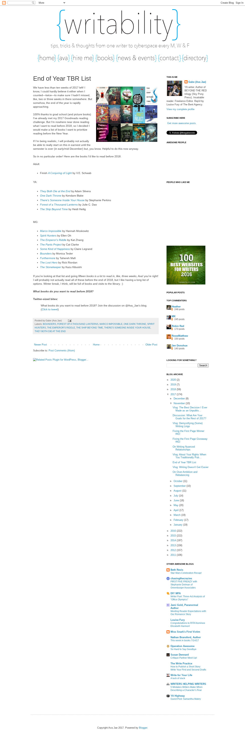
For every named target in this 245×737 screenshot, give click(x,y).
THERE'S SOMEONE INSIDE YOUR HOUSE (127, 327)
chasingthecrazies (181, 578)
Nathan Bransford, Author (186, 637)
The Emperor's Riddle (53, 239)
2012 (174, 550)
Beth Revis (177, 569)
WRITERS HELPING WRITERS (188, 684)
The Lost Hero (48, 262)
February (179, 519)
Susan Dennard (180, 654)
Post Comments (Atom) (62, 350)
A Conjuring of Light (60, 173)
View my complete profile (180, 109)
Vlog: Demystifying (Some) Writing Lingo (188, 425)
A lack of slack (178, 678)
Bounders (46, 253)
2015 (174, 535)
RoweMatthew (180, 335)
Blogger (143, 727)
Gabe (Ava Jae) (197, 81)
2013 (174, 545)
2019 (174, 384)
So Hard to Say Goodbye (183, 649)
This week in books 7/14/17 (185, 640)
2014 (174, 540)
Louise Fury (178, 619)
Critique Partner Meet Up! (184, 658)
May (176, 505)
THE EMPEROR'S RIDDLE (61, 327)
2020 (174, 379)
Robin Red (178, 326)
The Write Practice (181, 663)
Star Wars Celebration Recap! (186, 573)
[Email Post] (69, 320)
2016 (174, 530)
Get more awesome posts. (182, 123)
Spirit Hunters (48, 235)
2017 (174, 394)
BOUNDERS (49, 324)
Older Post (151, 344)
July (176, 495)
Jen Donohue (179, 345)
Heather (176, 306)
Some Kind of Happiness (55, 248)
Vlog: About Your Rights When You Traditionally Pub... (189, 456)
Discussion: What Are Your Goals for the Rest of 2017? (189, 417)
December (180, 398)
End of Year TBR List (184, 462)
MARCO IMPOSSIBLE (111, 324)
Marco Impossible (50, 230)
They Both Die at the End (55, 191)
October (178, 481)
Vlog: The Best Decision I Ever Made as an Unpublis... (190, 409)
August (178, 490)
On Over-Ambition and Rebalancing (185, 473)
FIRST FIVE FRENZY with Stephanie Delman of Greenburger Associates (184, 584)
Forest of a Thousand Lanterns (59, 204)
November (180, 403)
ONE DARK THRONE (135, 324)
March (177, 515)
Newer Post (40, 344)
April (176, 510)
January (178, 524)
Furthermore (47, 258)
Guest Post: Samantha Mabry (186, 699)
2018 (174, 389)
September (180, 485)
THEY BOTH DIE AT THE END (50, 331)
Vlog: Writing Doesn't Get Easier (190, 467)
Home (96, 344)
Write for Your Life (181, 675)
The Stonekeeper (50, 267)
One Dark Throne (50, 195)
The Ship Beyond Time (54, 209)
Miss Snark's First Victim (185, 631)
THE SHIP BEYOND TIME (89, 327)
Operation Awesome (182, 646)
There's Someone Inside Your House (62, 200)
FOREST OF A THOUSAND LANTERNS (77, 324)
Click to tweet (50, 309)
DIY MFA (176, 593)
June (177, 500)
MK (174, 316)
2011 (174, 554)
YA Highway (178, 695)
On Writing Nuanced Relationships (184, 448)
